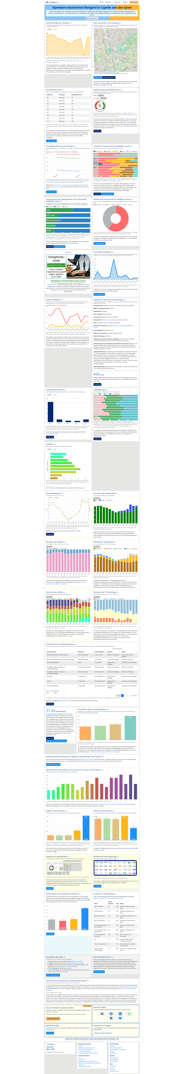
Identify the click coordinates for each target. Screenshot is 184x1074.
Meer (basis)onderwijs (53, 975)
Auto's (80, 1058)
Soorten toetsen (51, 141)
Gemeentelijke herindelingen (118, 1049)
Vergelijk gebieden (99, 243)
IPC (130, 988)
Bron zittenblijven (99, 294)
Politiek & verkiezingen (84, 1066)
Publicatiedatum (99, 652)
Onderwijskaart (114, 1059)
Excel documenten (80, 881)
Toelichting (97, 131)
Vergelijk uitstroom (108, 194)
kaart (70, 968)
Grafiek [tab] (49, 29)
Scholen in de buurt (108, 77)
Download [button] (134, 2)
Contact (112, 1068)
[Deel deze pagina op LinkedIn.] (120, 1014)
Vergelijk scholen (59, 246)
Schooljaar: (97, 98)
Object (123, 652)
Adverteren (113, 1066)
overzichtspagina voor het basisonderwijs (66, 966)
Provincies (81, 1051)
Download (50, 888)
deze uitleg (127, 122)
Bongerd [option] (101, 95)
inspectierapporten (65, 700)
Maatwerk (112, 1069)
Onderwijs (81, 1065)
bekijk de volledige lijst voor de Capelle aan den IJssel (108, 898)
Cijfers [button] (109, 2)
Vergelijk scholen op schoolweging (56, 741)
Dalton (123, 988)
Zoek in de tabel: (117, 649)
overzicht (56, 187)
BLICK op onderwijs (107, 320)
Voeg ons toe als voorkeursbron (104, 1033)
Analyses (112, 1046)
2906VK (106, 323)
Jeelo (133, 988)
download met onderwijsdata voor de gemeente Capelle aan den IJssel (109, 804)
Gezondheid (81, 1059)
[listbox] (101, 95)
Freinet (127, 988)
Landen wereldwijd (83, 1053)
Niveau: (96, 95)
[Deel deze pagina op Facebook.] (111, 1014)
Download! (97, 886)
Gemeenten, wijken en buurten (86, 1048)
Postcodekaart (114, 1061)
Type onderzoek (51, 652)
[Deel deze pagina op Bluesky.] (120, 1018)
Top (118, 1039)
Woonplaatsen (88, 1049)
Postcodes (81, 1049)
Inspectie (109, 652)
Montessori (49, 990)
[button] (71, 23)
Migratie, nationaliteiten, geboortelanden (89, 1063)
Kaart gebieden (114, 1058)
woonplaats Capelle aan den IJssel (74, 963)
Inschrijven (50, 1033)
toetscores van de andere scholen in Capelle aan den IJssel (69, 185)
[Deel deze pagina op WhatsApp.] (129, 1014)
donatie (50, 1012)
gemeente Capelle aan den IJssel (58, 972)
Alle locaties (50, 934)
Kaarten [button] (117, 2)
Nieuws (112, 1051)
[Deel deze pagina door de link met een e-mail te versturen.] (102, 1014)
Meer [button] (125, 2)
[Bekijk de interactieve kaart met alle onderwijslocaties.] (116, 51)
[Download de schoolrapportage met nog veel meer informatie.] (116, 868)
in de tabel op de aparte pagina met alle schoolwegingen (104, 752)
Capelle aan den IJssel (119, 325)
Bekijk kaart (97, 77)
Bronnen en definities (116, 1048)
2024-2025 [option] (103, 98)
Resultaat (81, 652)
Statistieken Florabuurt (53, 764)
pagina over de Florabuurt (87, 759)
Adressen (80, 1046)
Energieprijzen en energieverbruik (87, 1061)
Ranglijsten (113, 1053)
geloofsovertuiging (132, 987)
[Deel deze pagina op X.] (111, 1018)
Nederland (87, 1051)
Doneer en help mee (53, 1018)
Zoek (102, 2)
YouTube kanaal (114, 1071)
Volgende (134, 695)
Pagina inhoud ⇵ (93, 18)
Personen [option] (96, 498)
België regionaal (93, 1053)
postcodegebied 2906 (52, 434)
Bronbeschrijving (99, 972)
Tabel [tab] (55, 29)
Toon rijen (51, 693)
